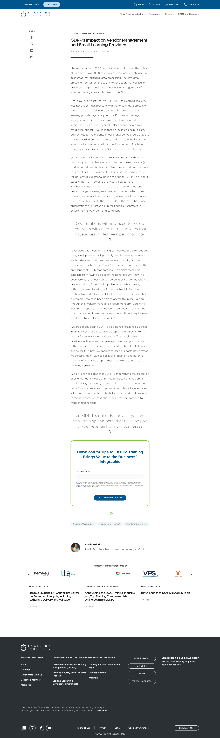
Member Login (31, 4)
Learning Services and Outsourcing (87, 34)
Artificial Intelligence (39, 586)
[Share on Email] (32, 56)
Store (141, 4)
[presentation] (29, 574)
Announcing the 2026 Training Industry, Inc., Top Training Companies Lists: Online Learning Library (110, 596)
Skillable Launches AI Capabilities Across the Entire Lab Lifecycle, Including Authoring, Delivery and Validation (54, 596)
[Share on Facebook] (32, 37)
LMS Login (51, 4)
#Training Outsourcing (83, 524)
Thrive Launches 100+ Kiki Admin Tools (165, 592)
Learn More (101, 710)
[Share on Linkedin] (32, 50)
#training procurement (109, 524)
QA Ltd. (143, 549)
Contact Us (193, 4)
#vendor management (136, 524)
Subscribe (174, 4)
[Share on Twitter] (32, 44)
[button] (154, 4)
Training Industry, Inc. (35, 14)
